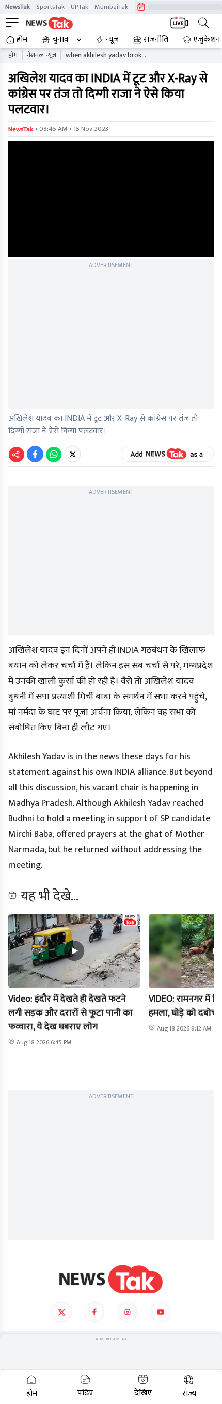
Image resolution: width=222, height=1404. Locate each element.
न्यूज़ (112, 40)
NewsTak (17, 6)
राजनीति (156, 40)
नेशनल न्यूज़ (41, 55)
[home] (111, 1279)
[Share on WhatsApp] (53, 454)
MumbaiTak (111, 6)
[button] (74, 951)
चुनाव (60, 40)
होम (22, 40)
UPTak (79, 6)
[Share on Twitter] (72, 454)
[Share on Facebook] (35, 454)
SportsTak (50, 6)
